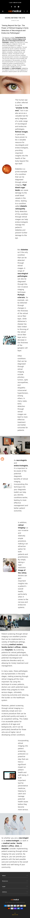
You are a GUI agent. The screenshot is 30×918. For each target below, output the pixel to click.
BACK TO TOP (15, 914)
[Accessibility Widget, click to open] (2, 459)
